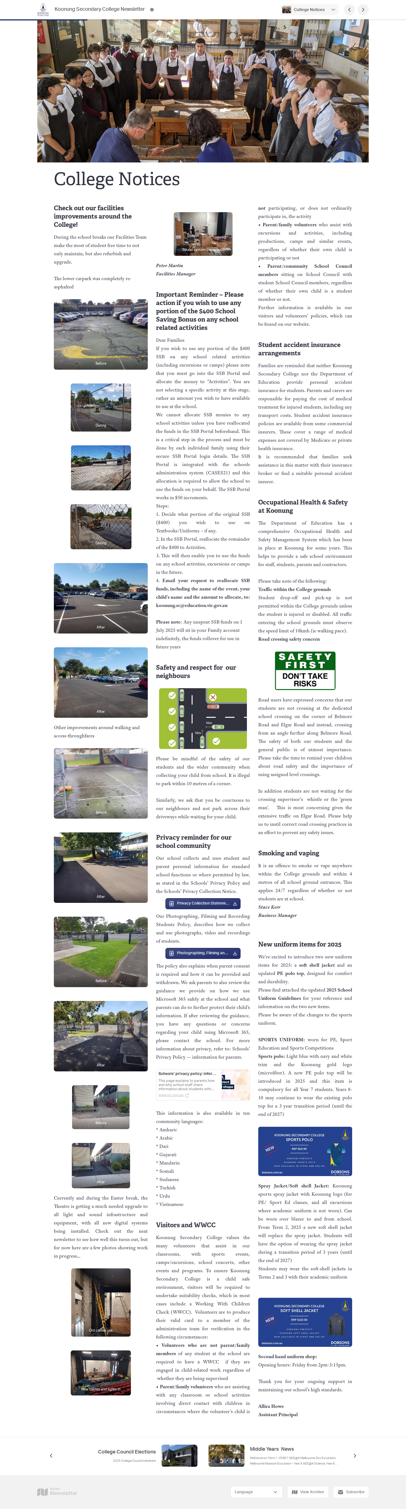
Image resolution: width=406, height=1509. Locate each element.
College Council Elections (127, 1452)
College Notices (309, 10)
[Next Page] (363, 9)
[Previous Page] (349, 9)
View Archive (312, 1492)
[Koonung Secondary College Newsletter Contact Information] (152, 10)
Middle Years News (272, 1449)
